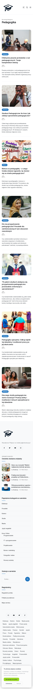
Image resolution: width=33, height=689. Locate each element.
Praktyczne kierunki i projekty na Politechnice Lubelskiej (19, 476)
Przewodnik (15, 657)
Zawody (5, 639)
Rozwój (22, 651)
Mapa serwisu (6, 603)
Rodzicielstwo (7, 636)
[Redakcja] (3, 66)
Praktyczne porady (19, 636)
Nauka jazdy (25, 621)
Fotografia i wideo (9, 555)
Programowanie (8, 535)
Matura (5, 165)
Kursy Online (5, 533)
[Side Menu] (30, 7)
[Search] (27, 7)
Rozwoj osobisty (9, 560)
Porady (10, 633)
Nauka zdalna (7, 642)
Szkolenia (20, 639)
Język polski (6, 657)
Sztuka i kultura (7, 660)
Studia (4, 518)
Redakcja (15, 469)
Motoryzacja (20, 627)
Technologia (6, 654)
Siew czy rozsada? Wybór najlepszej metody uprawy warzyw (20, 466)
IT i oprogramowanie (10, 540)
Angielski (15, 654)
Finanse (15, 630)
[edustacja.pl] (8, 7)
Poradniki (5, 508)
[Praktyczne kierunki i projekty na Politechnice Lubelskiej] (6, 477)
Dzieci (16, 651)
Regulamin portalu (7, 593)
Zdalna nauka (7, 630)
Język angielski (6, 528)
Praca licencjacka (21, 645)
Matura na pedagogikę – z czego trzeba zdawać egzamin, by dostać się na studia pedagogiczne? (15, 171)
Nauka (4, 523)
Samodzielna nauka (9, 627)
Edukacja (5, 54)
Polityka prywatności (8, 598)
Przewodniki (23, 654)
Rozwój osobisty (8, 651)
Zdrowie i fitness (8, 648)
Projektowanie (8, 545)
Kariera (4, 513)
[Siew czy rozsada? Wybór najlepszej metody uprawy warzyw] (6, 467)
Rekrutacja (18, 648)
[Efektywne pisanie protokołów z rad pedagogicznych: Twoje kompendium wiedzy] (16, 40)
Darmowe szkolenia (9, 645)
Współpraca (16, 642)
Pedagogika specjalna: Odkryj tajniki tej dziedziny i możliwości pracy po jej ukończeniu (16, 342)
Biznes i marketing (9, 550)
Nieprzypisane (17, 663)
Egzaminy (17, 633)
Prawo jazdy (23, 624)
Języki (28, 630)
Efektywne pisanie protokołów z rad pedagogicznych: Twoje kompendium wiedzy (16, 60)
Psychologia (17, 660)
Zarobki (21, 630)
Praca (4, 633)
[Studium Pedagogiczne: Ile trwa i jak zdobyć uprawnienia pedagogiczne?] (16, 96)
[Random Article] (23, 7)
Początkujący (7, 663)
